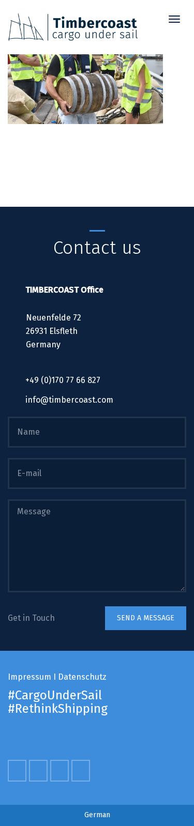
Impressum (29, 677)
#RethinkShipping (58, 708)
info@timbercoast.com (69, 400)
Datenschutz (82, 677)
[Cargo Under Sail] (73, 27)
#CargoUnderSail (55, 695)
